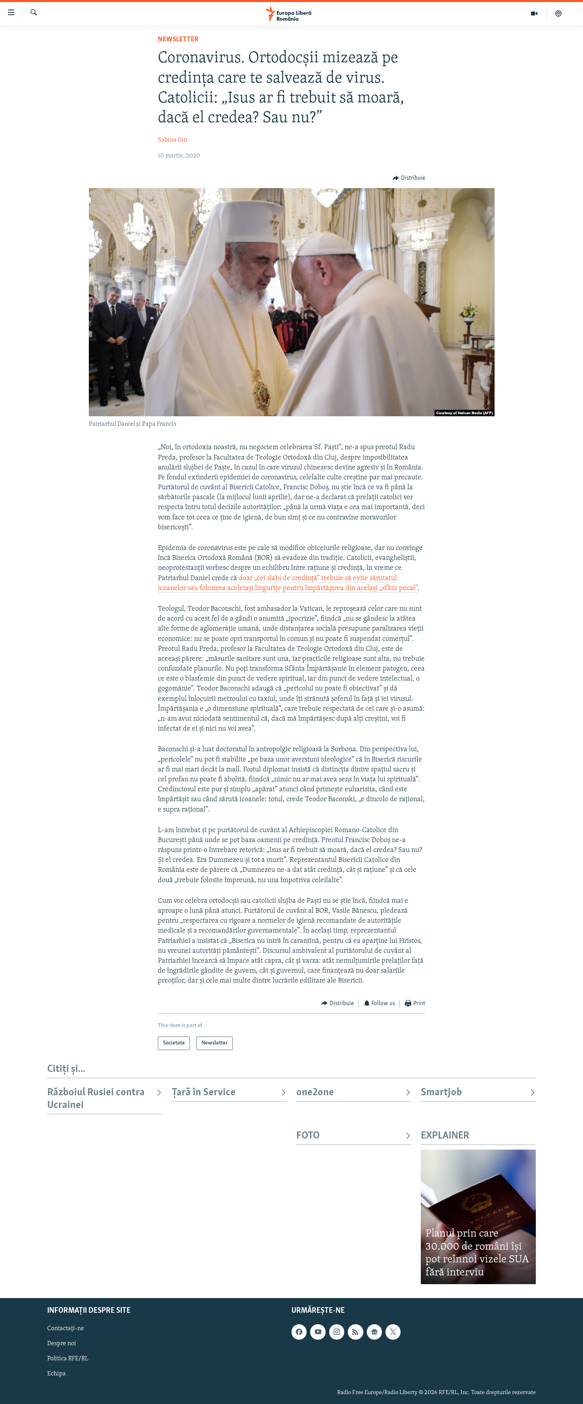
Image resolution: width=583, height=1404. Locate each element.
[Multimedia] (534, 13)
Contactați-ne (65, 1329)
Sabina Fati (173, 140)
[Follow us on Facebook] (299, 1332)
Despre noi (61, 1344)
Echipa (56, 1374)
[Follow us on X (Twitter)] (393, 1332)
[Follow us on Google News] (374, 1332)
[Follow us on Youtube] (317, 1332)
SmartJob (441, 1092)
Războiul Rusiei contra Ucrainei (96, 1099)
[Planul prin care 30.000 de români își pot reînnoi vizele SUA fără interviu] (478, 1217)
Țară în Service (204, 1092)
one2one (315, 1092)
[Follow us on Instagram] (336, 1332)
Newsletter (178, 39)
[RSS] (355, 1332)
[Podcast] (558, 13)
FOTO (308, 1136)
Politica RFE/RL (67, 1359)
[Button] (409, 178)
